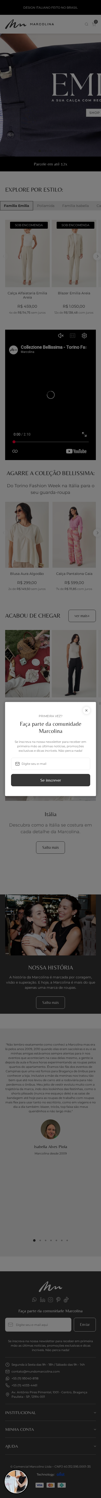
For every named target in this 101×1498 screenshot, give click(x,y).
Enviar (50, 780)
